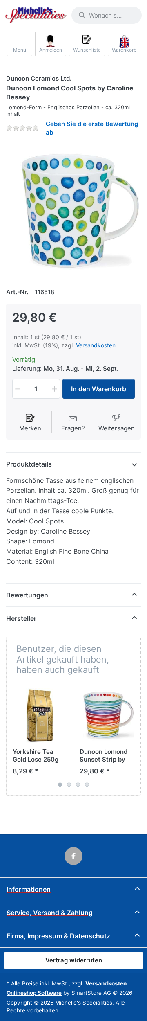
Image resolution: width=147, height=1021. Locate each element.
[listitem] (73, 210)
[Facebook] (73, 856)
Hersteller (21, 618)
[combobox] (106, 15)
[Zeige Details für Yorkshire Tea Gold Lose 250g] (40, 715)
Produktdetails (29, 464)
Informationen (29, 889)
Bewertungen (27, 595)
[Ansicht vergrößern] (73, 210)
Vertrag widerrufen (73, 960)
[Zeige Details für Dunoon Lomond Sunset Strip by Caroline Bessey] (107, 715)
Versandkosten (96, 345)
